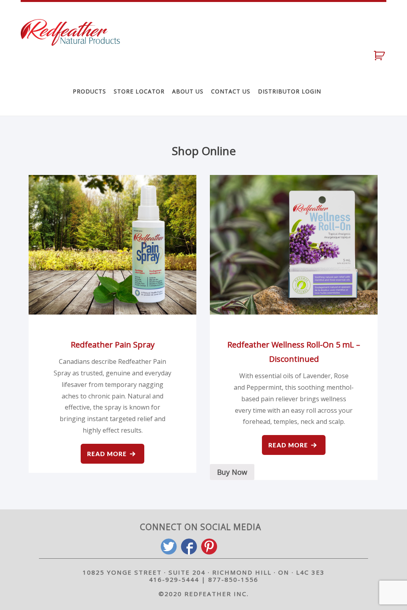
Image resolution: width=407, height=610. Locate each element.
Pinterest (209, 546)
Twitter (169, 546)
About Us (188, 91)
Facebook (189, 546)
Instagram (229, 546)
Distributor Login (289, 91)
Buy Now (232, 472)
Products (89, 91)
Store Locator (139, 91)
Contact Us (230, 91)
